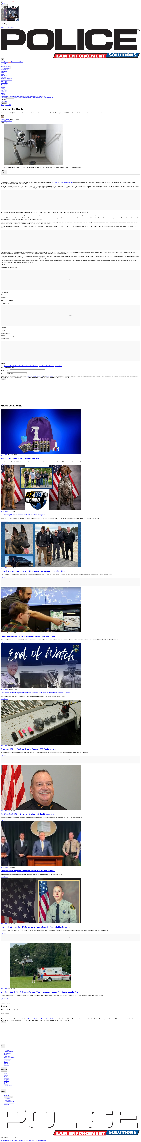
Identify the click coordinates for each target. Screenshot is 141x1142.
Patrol (2, 72)
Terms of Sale (18, 1140)
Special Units (4, 81)
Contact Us (17, 97)
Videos (19, 1)
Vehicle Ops (4, 90)
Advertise (3, 97)
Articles (16, 1)
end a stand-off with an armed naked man (62, 182)
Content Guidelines (32, 97)
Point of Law (4, 75)
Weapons (3, 93)
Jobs (44, 96)
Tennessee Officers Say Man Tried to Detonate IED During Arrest (28, 749)
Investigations (4, 69)
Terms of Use (11, 1140)
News (12, 1)
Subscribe (3, 27)
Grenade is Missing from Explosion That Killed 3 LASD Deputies (28, 871)
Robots (44, 366)
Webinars (23, 1)
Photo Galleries (39, 96)
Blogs (9, 96)
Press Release (23, 97)
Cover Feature (7, 1)
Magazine (13, 96)
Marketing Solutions (42, 97)
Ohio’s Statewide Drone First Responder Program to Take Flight (28, 636)
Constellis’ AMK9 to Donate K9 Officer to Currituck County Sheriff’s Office (33, 571)
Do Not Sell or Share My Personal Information (34, 1140)
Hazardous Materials (9, 366)
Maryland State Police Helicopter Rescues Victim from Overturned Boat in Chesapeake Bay (39, 992)
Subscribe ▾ (4, 4)
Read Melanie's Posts (6, 121)
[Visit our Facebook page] (1, 1006)
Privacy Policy (4, 1140)
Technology (4, 84)
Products (33, 96)
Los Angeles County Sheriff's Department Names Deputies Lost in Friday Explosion (35, 927)
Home (2, 105)
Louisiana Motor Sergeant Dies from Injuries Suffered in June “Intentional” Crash (35, 693)
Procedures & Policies (6, 78)
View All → (4, 999)
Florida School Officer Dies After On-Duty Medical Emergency (27, 814)
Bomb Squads (26, 366)
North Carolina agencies (36, 366)
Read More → (4, 464)
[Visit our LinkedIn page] (5, 1006)
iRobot (47, 366)
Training (3, 87)
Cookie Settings (10, 97)
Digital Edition (10, 27)
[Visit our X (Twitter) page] (3, 1006)
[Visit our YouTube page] (6, 1006)
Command (3, 63)
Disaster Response (5, 66)
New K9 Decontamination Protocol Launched (20, 458)
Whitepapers (19, 96)
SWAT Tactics (18, 366)
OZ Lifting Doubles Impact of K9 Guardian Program (23, 515)
